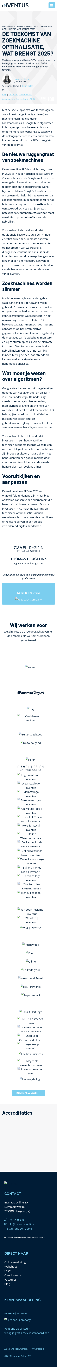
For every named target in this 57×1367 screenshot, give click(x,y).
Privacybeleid (37, 1348)
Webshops (10, 1266)
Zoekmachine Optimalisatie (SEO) (18, 99)
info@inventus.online (20, 1224)
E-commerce (25, 94)
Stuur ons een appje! (19, 1228)
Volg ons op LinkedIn (17, 1328)
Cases (8, 1271)
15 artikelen (27, 86)
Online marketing (15, 1262)
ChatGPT (13, 94)
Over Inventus (12, 1275)
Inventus (7, 26)
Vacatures (10, 1279)
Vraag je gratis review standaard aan (26, 1333)
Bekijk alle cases (27, 1092)
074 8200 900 (15, 1220)
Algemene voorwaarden (16, 1348)
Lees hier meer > (37, 1237)
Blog (16, 26)
